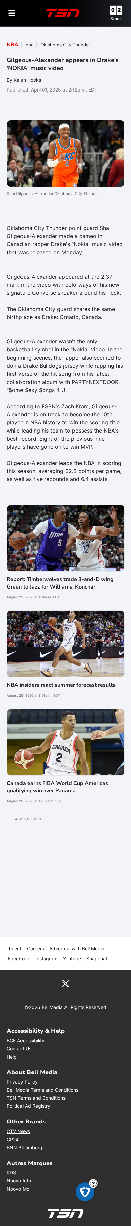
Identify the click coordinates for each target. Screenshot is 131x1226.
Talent (14, 948)
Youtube (72, 958)
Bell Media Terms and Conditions (42, 1090)
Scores (116, 18)
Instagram (46, 958)
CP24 (13, 1139)
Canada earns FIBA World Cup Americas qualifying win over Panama (57, 787)
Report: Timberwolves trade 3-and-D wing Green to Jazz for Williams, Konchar (60, 583)
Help (12, 1057)
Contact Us (19, 1048)
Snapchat (96, 958)
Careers (35, 948)
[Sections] (12, 13)
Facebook (19, 958)
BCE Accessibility (25, 1040)
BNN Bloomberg (24, 1147)
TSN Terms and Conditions (36, 1098)
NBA (12, 44)
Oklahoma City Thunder (65, 45)
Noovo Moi (18, 1189)
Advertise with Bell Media (76, 948)
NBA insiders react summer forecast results (61, 685)
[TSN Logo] (63, 13)
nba (29, 45)
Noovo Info (19, 1180)
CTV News (18, 1131)
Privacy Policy (22, 1082)
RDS (11, 1172)
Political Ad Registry (28, 1106)
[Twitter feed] (65, 983)
